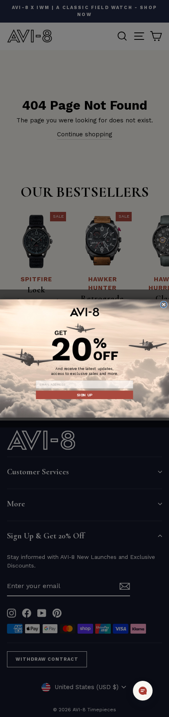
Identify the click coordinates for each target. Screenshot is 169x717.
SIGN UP (84, 395)
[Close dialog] (163, 304)
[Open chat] (143, 691)
